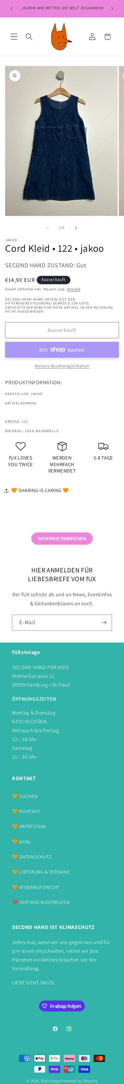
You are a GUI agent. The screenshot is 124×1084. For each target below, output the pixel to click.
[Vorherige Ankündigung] (11, 8)
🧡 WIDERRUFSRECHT (36, 887)
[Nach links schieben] (47, 227)
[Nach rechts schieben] (76, 227)
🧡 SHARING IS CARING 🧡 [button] (40, 490)
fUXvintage (50, 1080)
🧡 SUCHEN (25, 796)
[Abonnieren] (104, 623)
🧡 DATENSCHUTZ (32, 857)
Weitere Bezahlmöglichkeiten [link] (62, 366)
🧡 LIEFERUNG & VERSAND (41, 872)
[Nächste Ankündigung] (112, 8)
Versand (73, 289)
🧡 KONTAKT (26, 811)
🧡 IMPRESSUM (29, 826)
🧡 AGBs (21, 842)
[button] (14, 37)
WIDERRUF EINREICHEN (62, 538)
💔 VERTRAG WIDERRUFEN (41, 902)
